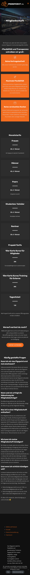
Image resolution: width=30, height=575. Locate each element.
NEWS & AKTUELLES (11, 527)
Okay (8, 572)
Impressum (9, 535)
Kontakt (8, 529)
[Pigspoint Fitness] (12, 4)
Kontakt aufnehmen (15, 345)
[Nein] (28, 569)
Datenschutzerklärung (12, 532)
